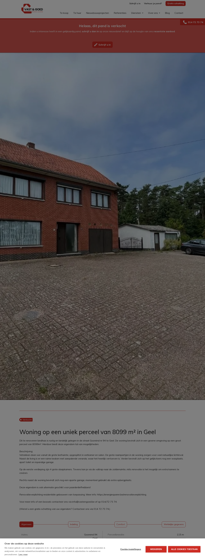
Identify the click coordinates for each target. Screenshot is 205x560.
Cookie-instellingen (130, 549)
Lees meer (23, 554)
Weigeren (156, 549)
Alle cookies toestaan (184, 549)
